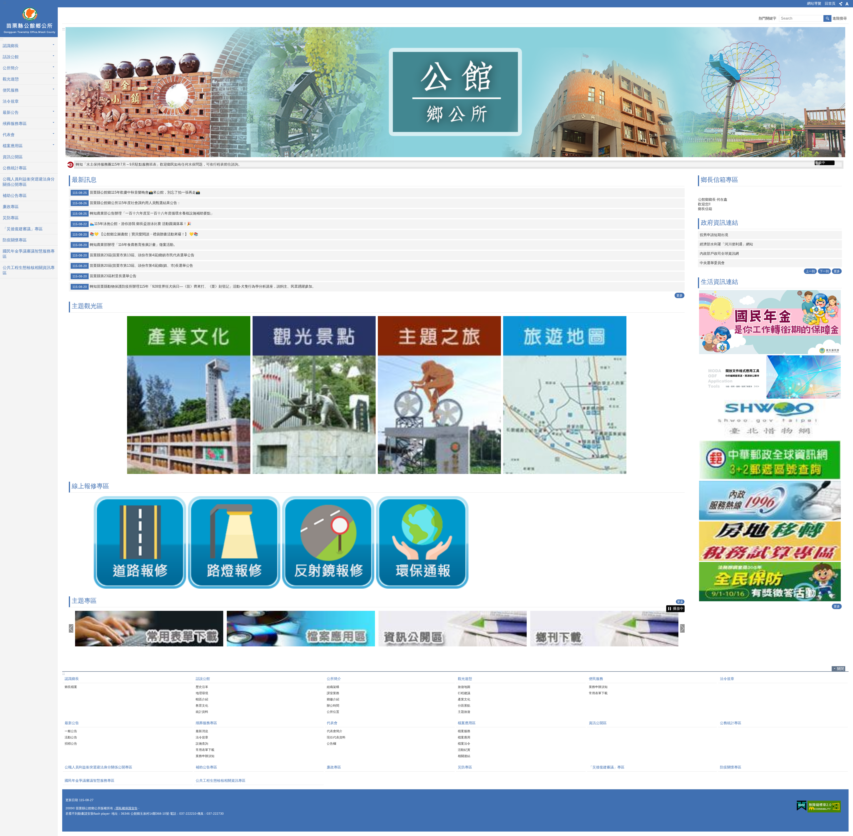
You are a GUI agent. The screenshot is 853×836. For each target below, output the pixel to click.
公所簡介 (334, 679)
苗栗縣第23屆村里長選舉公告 (104, 276)
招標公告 (71, 743)
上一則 (810, 252)
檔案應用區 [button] (13, 146)
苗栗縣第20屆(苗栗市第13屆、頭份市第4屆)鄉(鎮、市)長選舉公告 (132, 266)
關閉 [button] (840, 669)
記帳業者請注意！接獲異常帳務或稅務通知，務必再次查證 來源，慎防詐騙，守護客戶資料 (147, 164)
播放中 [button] (820, 162)
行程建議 (464, 693)
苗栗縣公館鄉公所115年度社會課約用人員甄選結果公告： (126, 203)
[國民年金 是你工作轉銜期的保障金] (770, 303)
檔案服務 (464, 731)
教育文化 (202, 705)
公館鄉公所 (29, 21)
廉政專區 (11, 206)
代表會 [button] (9, 134)
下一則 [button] (682, 628)
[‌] (188, 473)
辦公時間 (333, 705)
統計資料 (202, 712)
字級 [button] (847, 3)
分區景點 (464, 705)
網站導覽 (814, 3)
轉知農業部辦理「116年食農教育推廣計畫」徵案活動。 (124, 245)
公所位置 (333, 712)
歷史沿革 (202, 687)
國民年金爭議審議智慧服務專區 (29, 254)
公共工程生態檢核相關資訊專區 (29, 270)
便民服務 (596, 679)
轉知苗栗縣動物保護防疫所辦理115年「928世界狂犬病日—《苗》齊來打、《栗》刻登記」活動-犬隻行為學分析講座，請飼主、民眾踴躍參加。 (194, 287)
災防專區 (11, 218)
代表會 (332, 723)
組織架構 (333, 687)
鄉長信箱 (705, 209)
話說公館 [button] (11, 57)
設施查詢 (202, 743)
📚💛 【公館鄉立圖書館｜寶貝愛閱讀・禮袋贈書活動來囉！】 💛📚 (135, 234)
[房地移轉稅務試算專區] (770, 522)
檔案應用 (464, 737)
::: (4, 2)
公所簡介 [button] (11, 68)
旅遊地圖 (464, 687)
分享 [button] (840, 3)
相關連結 (464, 756)
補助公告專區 (15, 195)
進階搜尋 (840, 18)
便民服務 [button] (11, 90)
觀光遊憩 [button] (11, 79)
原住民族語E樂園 (713, 235)
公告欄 (331, 743)
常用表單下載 (598, 693)
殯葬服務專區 (206, 723)
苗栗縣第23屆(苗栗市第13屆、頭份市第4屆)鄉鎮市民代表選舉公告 (133, 255)
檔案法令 (464, 743)
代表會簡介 (334, 731)
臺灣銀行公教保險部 (716, 244)
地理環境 (202, 693)
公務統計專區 (15, 168)
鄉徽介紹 (333, 699)
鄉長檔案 (71, 687)
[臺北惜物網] (770, 401)
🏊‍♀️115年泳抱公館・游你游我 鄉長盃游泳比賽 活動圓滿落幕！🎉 (131, 224)
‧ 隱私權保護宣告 (126, 808)
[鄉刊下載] (453, 628)
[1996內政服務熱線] (770, 481)
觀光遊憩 (465, 679)
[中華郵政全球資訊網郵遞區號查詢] (770, 441)
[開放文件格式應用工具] (770, 358)
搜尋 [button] (827, 18)
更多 (679, 295)
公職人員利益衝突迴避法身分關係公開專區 (29, 182)
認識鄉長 (72, 679)
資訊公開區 (13, 157)
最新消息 (202, 731)
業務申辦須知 (598, 687)
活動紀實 (464, 750)
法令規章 (11, 101)
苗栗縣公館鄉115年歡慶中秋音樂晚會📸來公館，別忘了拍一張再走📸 (136, 192)
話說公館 (203, 679)
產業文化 (464, 699)
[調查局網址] (770, 563)
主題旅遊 (464, 712)
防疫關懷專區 (15, 240)
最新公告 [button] (11, 112)
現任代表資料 (336, 737)
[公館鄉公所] (455, 92)
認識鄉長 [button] (11, 46)
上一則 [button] (71, 628)
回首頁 (830, 3)
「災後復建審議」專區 (23, 229)
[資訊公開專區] (301, 628)
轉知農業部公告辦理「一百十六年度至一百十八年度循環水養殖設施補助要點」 (143, 213)
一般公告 (71, 731)
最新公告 (72, 723)
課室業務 (333, 693)
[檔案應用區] (149, 628)
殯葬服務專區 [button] (15, 123)
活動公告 (71, 737)
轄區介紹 (202, 699)
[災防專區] (604, 628)
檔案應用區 (467, 723)
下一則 (824, 252)
